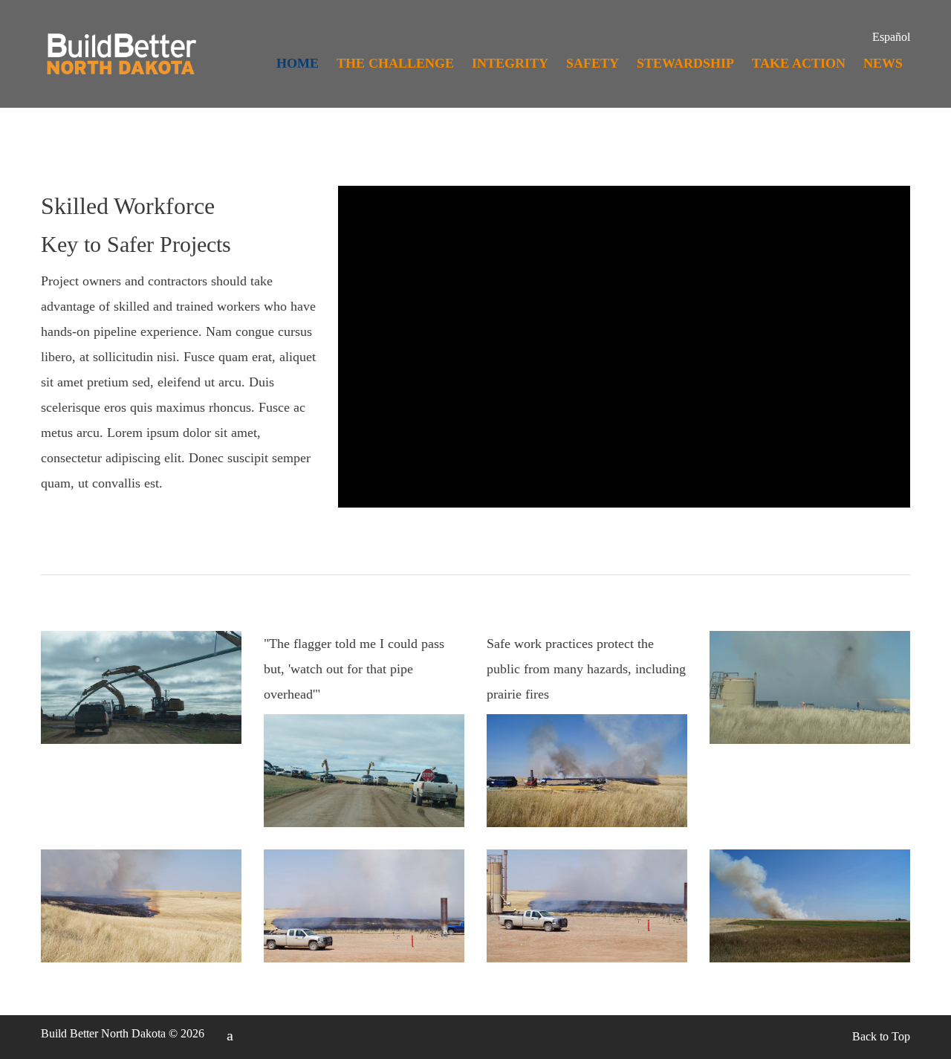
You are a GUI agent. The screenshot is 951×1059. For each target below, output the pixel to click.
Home (297, 63)
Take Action (798, 63)
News (883, 63)
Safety (592, 63)
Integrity (510, 63)
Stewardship (685, 63)
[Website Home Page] (120, 64)
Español (891, 36)
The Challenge (395, 63)
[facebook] (230, 1035)
